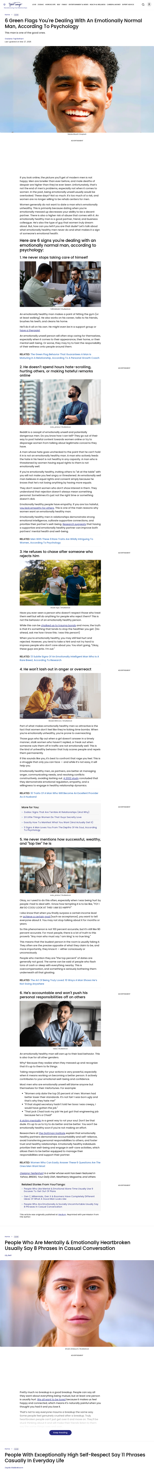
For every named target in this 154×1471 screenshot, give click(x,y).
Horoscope (50, 4)
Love (34, 4)
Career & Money (114, 4)
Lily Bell (8, 1255)
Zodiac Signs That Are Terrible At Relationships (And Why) (57, 812)
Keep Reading (60, 1432)
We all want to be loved (51, 1399)
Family (64, 4)
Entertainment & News (78, 4)
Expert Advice (128, 4)
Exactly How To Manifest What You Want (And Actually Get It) (58, 822)
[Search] (143, 4)
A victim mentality (30, 1120)
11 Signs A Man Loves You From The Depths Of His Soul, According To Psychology (60, 828)
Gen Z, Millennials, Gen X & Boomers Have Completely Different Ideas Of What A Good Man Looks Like (59, 1197)
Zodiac (41, 4)
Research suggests (74, 524)
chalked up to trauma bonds (58, 625)
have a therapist (30, 330)
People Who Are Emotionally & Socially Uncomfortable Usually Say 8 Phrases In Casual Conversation (61, 1205)
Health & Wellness (97, 4)
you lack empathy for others (37, 508)
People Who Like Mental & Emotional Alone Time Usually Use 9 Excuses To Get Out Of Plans (58, 1190)
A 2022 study (71, 778)
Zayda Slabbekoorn (14, 1467)
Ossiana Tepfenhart (14, 39)
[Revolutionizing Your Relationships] (15, 4)
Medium (62, 1214)
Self (58, 4)
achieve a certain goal (37, 916)
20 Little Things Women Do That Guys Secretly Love (53, 817)
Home (7, 14)
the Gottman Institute (52, 1133)
